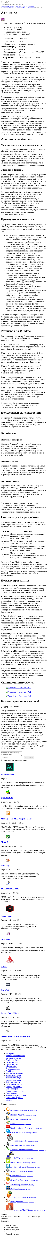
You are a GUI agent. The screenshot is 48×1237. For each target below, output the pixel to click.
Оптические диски (14, 1084)
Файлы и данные (13, 1082)
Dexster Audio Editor (10, 1013)
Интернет (10, 1053)
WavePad (5, 990)
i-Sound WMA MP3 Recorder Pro (15, 1036)
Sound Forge (6, 916)
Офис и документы (14, 1087)
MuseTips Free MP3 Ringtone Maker (16, 819)
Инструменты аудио (14, 1073)
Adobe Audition (7, 774)
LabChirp (5, 865)
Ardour (4, 967)
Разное (9, 1100)
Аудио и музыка (14, 7)
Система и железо (13, 1058)
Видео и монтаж (13, 1062)
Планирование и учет (15, 1091)
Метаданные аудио (14, 1078)
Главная (4, 7)
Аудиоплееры (11, 1067)
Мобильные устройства (16, 1095)
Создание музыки (13, 1080)
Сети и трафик (12, 1089)
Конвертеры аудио (13, 1076)
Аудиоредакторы (28, 7)
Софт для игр (11, 1093)
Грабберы (10, 1071)
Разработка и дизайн (14, 1098)
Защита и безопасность (15, 1056)
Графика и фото (12, 1060)
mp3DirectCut (7, 798)
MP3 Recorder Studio (10, 889)
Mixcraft (4, 842)
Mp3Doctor (6, 939)
